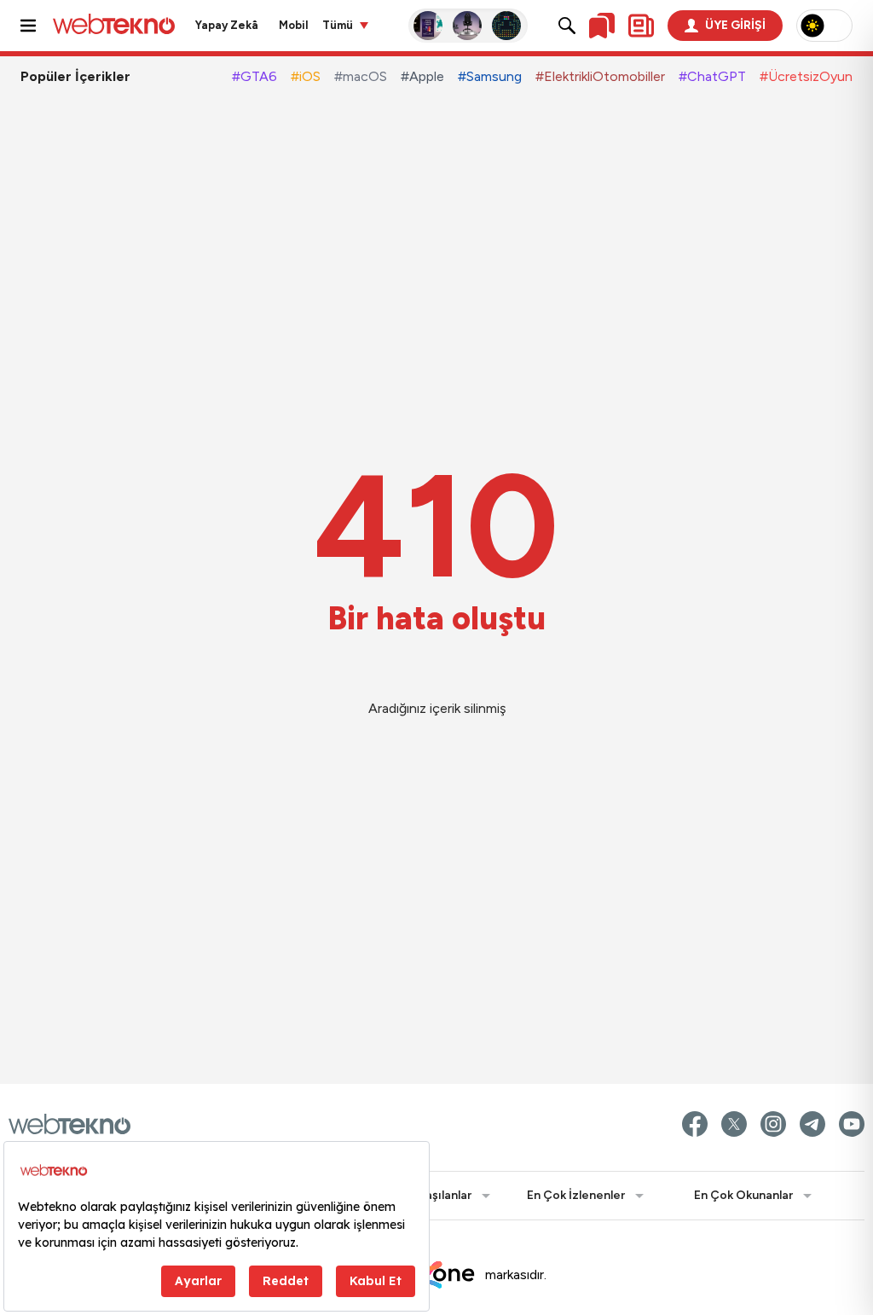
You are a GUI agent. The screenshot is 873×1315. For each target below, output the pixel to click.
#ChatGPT (712, 76)
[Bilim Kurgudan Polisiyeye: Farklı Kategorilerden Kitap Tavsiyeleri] (428, 25)
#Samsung (490, 76)
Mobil (294, 25)
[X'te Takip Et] (734, 1124)
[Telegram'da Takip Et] (812, 1124)
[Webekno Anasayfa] (69, 1124)
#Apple (422, 76)
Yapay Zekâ (226, 25)
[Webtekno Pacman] (507, 25)
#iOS (306, 76)
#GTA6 (254, 76)
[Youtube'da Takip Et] (851, 1124)
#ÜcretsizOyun (806, 76)
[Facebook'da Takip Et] (695, 1124)
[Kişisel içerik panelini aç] (641, 25)
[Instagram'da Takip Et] (773, 1124)
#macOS (360, 76)
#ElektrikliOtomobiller (600, 76)
